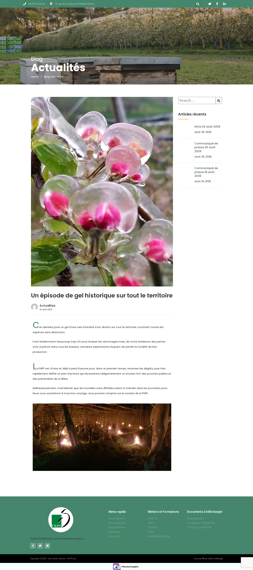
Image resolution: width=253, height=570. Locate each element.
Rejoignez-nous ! (127, 14)
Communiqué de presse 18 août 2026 (206, 172)
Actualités (199, 14)
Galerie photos (167, 14)
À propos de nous (86, 14)
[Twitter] (40, 546)
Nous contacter (234, 14)
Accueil (55, 14)
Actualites (47, 305)
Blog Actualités (54, 76)
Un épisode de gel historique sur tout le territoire (102, 295)
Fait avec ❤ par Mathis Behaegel (208, 558)
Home (35, 76)
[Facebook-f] (33, 546)
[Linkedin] (47, 546)
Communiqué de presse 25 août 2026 (206, 147)
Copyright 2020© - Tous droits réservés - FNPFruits (53, 558)
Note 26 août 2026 (207, 127)
